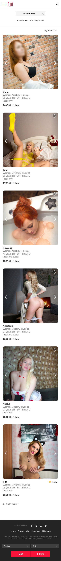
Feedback (36, 531)
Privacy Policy (23, 531)
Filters (40, 554)
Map (21, 554)
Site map (46, 531)
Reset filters (29, 13)
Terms (13, 531)
